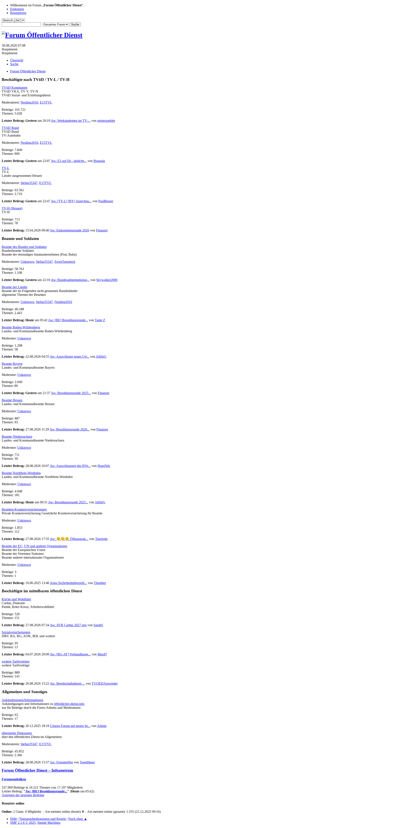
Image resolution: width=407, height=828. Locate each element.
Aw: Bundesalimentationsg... (70, 280)
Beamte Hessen (12, 400)
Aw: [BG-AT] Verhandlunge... (70, 654)
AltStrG (101, 356)
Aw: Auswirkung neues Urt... (69, 356)
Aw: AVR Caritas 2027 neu (68, 625)
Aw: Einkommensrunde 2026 (69, 230)
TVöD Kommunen (14, 87)
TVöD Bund (10, 128)
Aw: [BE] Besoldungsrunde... (68, 320)
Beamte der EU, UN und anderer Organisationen (34, 546)
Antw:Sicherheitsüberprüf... (68, 583)
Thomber (100, 583)
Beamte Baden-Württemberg (21, 327)
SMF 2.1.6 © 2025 (23, 822)
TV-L (5, 168)
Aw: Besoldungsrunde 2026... (70, 429)
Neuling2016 (29, 102)
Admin (101, 726)
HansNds (104, 466)
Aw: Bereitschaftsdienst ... (67, 683)
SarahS (98, 625)
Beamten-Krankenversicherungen (24, 509)
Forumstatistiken (14, 779)
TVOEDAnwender (105, 683)
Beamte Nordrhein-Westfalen (21, 473)
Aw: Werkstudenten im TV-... (71, 120)
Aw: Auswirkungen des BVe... (70, 466)
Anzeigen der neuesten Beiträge (23, 795)
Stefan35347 (29, 183)
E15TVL (46, 102)
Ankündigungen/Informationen (22, 700)
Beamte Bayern (12, 364)
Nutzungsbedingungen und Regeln (42, 819)
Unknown (27, 261)
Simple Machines (48, 822)
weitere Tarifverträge (15, 661)
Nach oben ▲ (77, 819)
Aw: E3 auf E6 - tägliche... (69, 161)
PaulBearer (105, 201)
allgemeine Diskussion (17, 733)
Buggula (99, 161)
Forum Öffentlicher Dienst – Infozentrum (37, 770)
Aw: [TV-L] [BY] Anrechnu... (71, 201)
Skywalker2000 (106, 280)
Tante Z (100, 320)
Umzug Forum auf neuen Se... (70, 726)
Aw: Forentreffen (61, 762)
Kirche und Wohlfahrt (16, 599)
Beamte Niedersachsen (17, 436)
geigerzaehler (106, 120)
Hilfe (13, 819)
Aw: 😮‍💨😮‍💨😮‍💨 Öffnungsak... (69, 539)
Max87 (102, 654)
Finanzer (102, 230)
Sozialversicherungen (16, 632)
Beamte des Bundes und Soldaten (24, 247)
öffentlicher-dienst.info (69, 704)
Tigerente (101, 539)
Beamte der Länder (14, 287)
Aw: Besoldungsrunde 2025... (71, 393)
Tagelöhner (87, 762)
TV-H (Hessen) (12, 208)
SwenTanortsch (64, 261)
